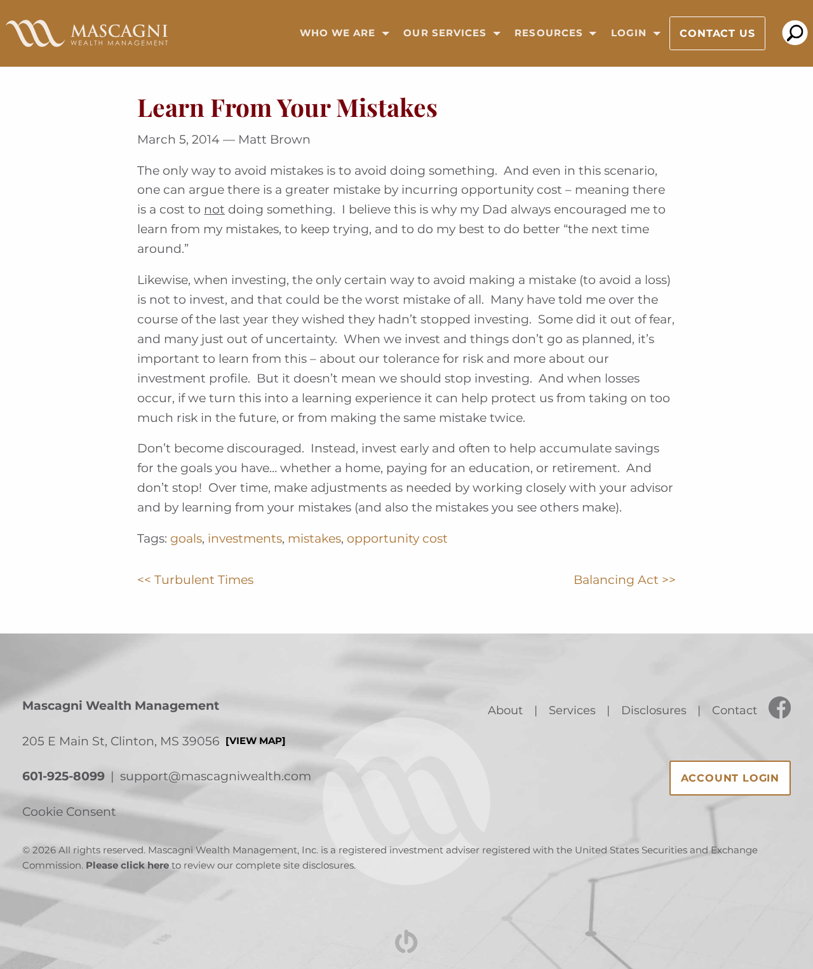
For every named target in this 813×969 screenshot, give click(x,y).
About (505, 710)
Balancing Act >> (625, 579)
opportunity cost (397, 538)
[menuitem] (340, 33)
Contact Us (717, 33)
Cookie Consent (69, 811)
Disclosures (654, 710)
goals (186, 538)
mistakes (314, 538)
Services (572, 710)
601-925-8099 (63, 775)
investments (245, 538)
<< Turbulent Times (195, 579)
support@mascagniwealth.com (215, 775)
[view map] (255, 741)
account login (730, 778)
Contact (734, 710)
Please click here (127, 865)
